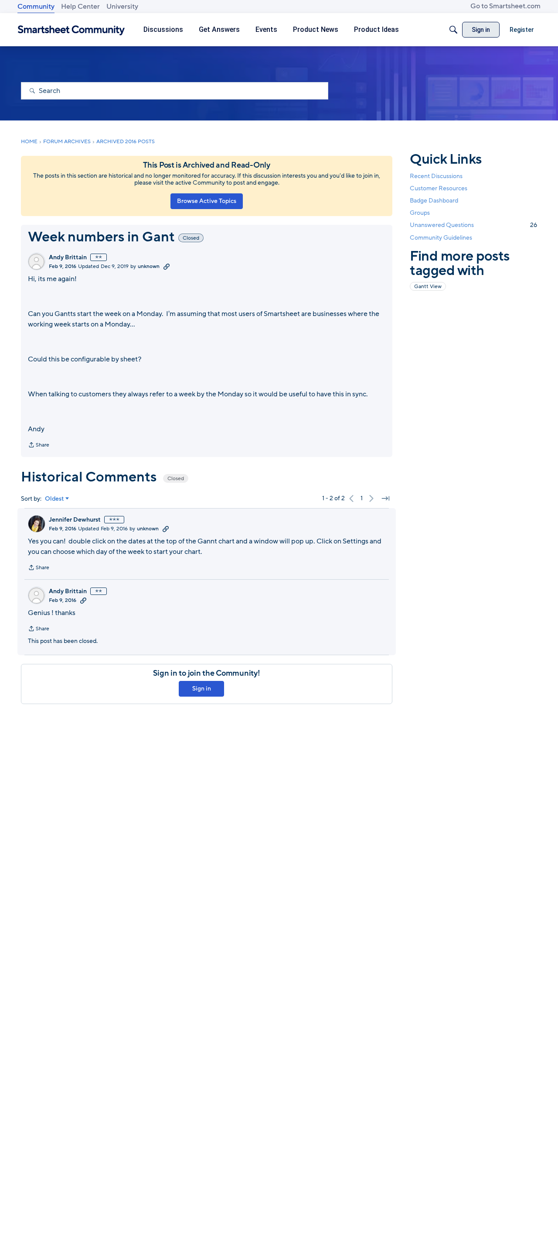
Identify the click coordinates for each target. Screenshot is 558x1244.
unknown (149, 266)
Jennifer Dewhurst (75, 520)
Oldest (54, 499)
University (122, 6)
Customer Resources (438, 188)
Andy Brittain (68, 257)
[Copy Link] (166, 266)
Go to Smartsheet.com (505, 6)
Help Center (80, 6)
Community (35, 6)
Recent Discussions (436, 176)
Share (38, 445)
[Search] (453, 30)
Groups (420, 213)
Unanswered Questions (473, 225)
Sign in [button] (201, 688)
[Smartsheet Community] (71, 30)
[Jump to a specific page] (385, 498)
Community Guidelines (441, 238)
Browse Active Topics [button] (206, 201)
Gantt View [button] (428, 286)
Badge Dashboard (434, 200)
